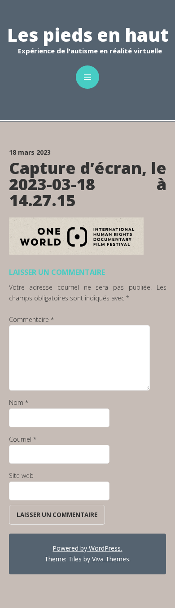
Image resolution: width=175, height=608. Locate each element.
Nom (18, 402)
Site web (21, 475)
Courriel (22, 439)
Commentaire (31, 319)
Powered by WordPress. (87, 548)
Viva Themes (110, 559)
